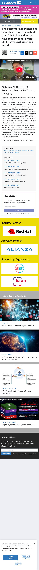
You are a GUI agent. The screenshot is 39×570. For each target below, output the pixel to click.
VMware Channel (14, 152)
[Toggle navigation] (35, 2)
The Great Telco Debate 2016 (12, 26)
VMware (6, 152)
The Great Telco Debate (22, 150)
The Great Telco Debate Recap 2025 (15, 163)
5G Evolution (6, 354)
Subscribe (19, 210)
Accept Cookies (10, 557)
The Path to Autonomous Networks (14, 181)
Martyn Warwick (15, 51)
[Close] (34, 544)
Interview (11, 150)
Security (5, 323)
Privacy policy (25, 213)
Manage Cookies (18, 563)
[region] (18, 555)
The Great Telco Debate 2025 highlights (16, 169)
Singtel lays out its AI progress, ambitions (18, 425)
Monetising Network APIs (11, 187)
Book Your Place (29, 21)
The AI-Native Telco (9, 388)
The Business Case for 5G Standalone (15, 175)
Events (6, 150)
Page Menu (8, 21)
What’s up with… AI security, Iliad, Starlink (18, 326)
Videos (32, 150)
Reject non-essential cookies (26, 556)
